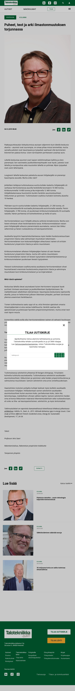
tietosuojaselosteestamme (26, 344)
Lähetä (59, 355)
